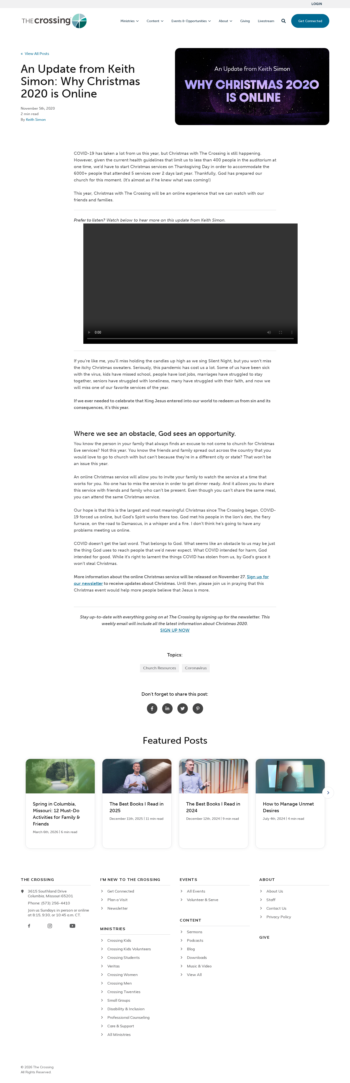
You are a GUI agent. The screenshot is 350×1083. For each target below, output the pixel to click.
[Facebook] (29, 926)
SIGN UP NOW (175, 630)
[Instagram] (50, 925)
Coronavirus (196, 668)
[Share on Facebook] (152, 708)
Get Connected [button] (310, 21)
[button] (283, 21)
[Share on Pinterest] (198, 708)
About (223, 21)
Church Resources (159, 668)
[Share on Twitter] (182, 708)
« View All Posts (35, 53)
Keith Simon (36, 119)
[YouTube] (72, 925)
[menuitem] (317, 4)
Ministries (127, 21)
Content (153, 21)
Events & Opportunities (189, 21)
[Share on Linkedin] (167, 708)
